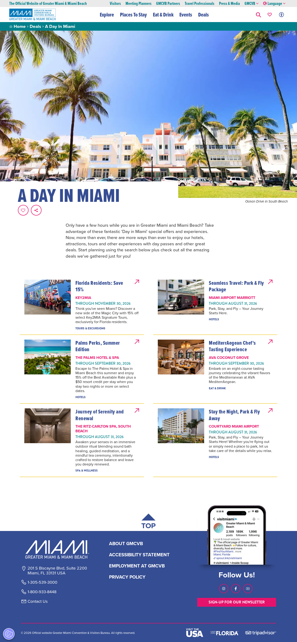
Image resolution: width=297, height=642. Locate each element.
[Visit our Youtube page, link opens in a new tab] (247, 588)
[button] (258, 14)
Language (275, 3)
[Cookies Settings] (9, 634)
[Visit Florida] (224, 632)
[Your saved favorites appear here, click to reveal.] (269, 14)
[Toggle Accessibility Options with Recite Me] (281, 14)
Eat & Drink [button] (163, 15)
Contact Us (38, 601)
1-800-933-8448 (42, 591)
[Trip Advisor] (260, 632)
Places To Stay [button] (133, 15)
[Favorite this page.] (23, 210)
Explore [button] (107, 15)
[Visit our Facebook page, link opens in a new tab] (235, 588)
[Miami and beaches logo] (57, 549)
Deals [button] (203, 15)
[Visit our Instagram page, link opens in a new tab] (223, 588)
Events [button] (185, 15)
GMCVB (250, 3)
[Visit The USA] (194, 632)
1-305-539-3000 (42, 582)
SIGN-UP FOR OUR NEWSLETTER (237, 602)
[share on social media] (36, 210)
